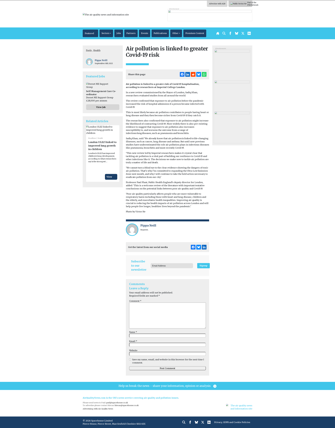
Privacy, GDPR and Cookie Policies (232, 422)
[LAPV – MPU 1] (232, 126)
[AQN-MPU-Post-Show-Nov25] (232, 64)
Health (96, 50)
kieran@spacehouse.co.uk (127, 405)
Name (133, 332)
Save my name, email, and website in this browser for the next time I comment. (168, 361)
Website (133, 350)
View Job (101, 107)
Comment (135, 301)
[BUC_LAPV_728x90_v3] (209, 15)
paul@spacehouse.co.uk (117, 402)
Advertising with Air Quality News (98, 409)
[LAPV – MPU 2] (232, 95)
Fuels (89, 50)
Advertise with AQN (217, 4)
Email (133, 341)
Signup (203, 265)
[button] (90, 33)
